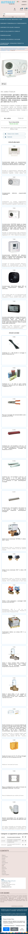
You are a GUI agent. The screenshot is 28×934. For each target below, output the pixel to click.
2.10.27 (3, 837)
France (3, 859)
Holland (3, 861)
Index (1, 926)
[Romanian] (23, 933)
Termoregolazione (5, 35)
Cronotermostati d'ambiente (13, 837)
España (3, 858)
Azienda (24, 1)
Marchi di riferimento (21, 914)
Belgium (4, 855)
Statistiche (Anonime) (20, 925)
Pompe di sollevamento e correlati (10, 31)
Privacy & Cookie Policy (8, 923)
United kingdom (5, 874)
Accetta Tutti (6, 929)
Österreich (4, 868)
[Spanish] (26, 933)
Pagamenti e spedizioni (5, 915)
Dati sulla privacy (22, 915)
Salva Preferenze (14, 929)
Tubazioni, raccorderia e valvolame (10, 39)
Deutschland (5, 856)
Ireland (3, 864)
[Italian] (14, 933)
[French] (8, 933)
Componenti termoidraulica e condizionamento (13, 23)
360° (4, 84)
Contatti (24, 4)
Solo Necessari (22, 929)
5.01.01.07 (3, 844)
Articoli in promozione (11, 914)
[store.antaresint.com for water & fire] (8, 4)
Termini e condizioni (14, 915)
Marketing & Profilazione (9, 925)
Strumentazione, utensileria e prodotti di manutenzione (12, 44)
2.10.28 (3, 840)
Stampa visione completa (12, 133)
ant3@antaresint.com (6, 886)
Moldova (4, 867)
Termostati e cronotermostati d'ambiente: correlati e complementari (14, 841)
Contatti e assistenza (16, 913)
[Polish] (17, 933)
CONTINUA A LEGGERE (17, 906)
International (5, 862)
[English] (4, 933)
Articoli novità (4, 914)
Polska (3, 870)
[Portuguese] (20, 933)
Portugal (4, 871)
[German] (11, 933)
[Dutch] (1, 933)
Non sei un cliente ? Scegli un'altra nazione (14, 16)
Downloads (8, 137)
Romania (4, 873)
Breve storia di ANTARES (6, 913)
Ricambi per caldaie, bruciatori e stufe (11, 19)
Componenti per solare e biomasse (10, 27)
